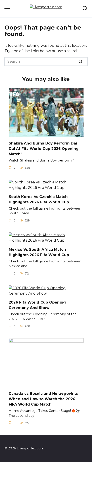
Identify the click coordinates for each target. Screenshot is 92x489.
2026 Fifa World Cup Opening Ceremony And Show (37, 305)
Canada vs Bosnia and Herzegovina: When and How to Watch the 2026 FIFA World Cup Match (43, 398)
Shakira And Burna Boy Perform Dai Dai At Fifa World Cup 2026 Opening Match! (44, 148)
